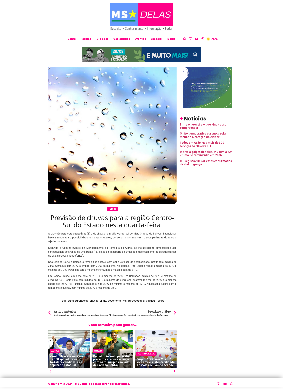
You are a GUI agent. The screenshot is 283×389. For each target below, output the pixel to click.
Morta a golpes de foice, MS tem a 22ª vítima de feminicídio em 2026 (206, 153)
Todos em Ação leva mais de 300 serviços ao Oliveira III (202, 144)
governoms (115, 300)
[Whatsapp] (203, 38)
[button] (184, 39)
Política (86, 39)
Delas (171, 39)
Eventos (140, 39)
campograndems (78, 300)
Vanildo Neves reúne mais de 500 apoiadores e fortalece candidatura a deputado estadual (67, 360)
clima (103, 300)
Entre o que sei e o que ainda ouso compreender (203, 126)
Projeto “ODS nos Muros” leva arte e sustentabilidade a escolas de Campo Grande (155, 362)
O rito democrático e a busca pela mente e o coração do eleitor (203, 135)
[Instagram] (190, 38)
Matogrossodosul (134, 300)
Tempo (112, 208)
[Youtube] (196, 38)
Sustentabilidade (146, 353)
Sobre (72, 39)
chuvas (94, 300)
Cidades (102, 39)
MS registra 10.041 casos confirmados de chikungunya (206, 162)
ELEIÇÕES (55, 350)
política (150, 300)
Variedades (121, 39)
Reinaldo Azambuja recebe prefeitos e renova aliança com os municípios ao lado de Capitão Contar (111, 360)
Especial (156, 39)
